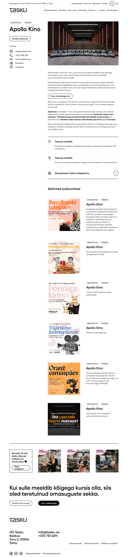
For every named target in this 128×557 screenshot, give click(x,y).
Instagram (19, 67)
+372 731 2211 (48, 535)
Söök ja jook (72, 10)
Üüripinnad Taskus (91, 543)
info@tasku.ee (49, 532)
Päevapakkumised (50, 10)
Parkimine (87, 3)
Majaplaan (96, 3)
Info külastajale (112, 10)
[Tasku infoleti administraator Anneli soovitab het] (78, 461)
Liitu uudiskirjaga (49, 503)
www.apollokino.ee (23, 59)
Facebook (19, 63)
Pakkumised (82, 10)
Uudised (102, 10)
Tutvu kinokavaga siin (60, 96)
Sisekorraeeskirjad (33, 553)
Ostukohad (63, 10)
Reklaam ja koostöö (109, 543)
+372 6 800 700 (21, 55)
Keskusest (91, 10)
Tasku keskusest (75, 543)
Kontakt (105, 3)
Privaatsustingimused (51, 553)
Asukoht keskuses (20, 39)
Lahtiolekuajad (76, 3)
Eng (117, 3)
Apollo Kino (94, 204)
